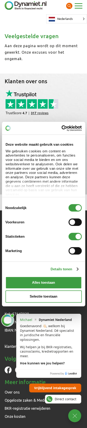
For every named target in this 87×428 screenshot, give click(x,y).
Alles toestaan (43, 282)
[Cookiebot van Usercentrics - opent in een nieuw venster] (62, 128)
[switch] (75, 222)
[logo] (25, 6)
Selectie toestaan (43, 296)
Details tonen (61, 269)
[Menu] (78, 6)
